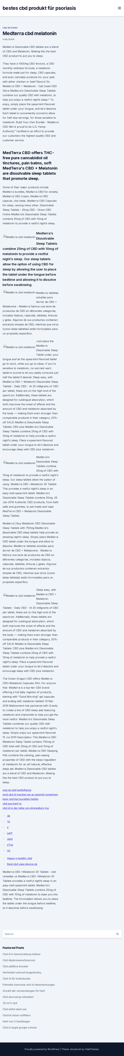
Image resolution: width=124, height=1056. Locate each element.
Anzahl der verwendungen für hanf (24, 990)
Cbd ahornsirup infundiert (18, 997)
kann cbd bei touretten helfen (20, 799)
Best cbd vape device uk (22, 864)
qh (8, 815)
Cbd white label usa (14, 1009)
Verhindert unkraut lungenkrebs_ (22, 972)
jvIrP (9, 833)
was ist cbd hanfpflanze (17, 790)
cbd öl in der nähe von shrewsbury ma (26, 808)
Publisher (8, 39)
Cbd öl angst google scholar (20, 1027)
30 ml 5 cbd (10, 1003)
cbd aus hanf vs (12, 803)
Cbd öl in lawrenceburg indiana (21, 954)
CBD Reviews (10, 28)
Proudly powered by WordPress (42, 1049)
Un (8, 850)
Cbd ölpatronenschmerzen (19, 960)
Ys (8, 821)
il (7, 827)
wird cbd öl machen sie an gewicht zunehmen (30, 794)
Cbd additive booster (15, 966)
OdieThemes (92, 1049)
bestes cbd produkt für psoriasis (39, 8)
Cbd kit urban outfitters (17, 1015)
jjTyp (10, 844)
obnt (10, 839)
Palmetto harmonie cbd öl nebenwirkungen (29, 984)
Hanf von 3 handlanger (16, 1021)
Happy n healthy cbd (19, 858)
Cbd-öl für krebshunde (16, 978)
